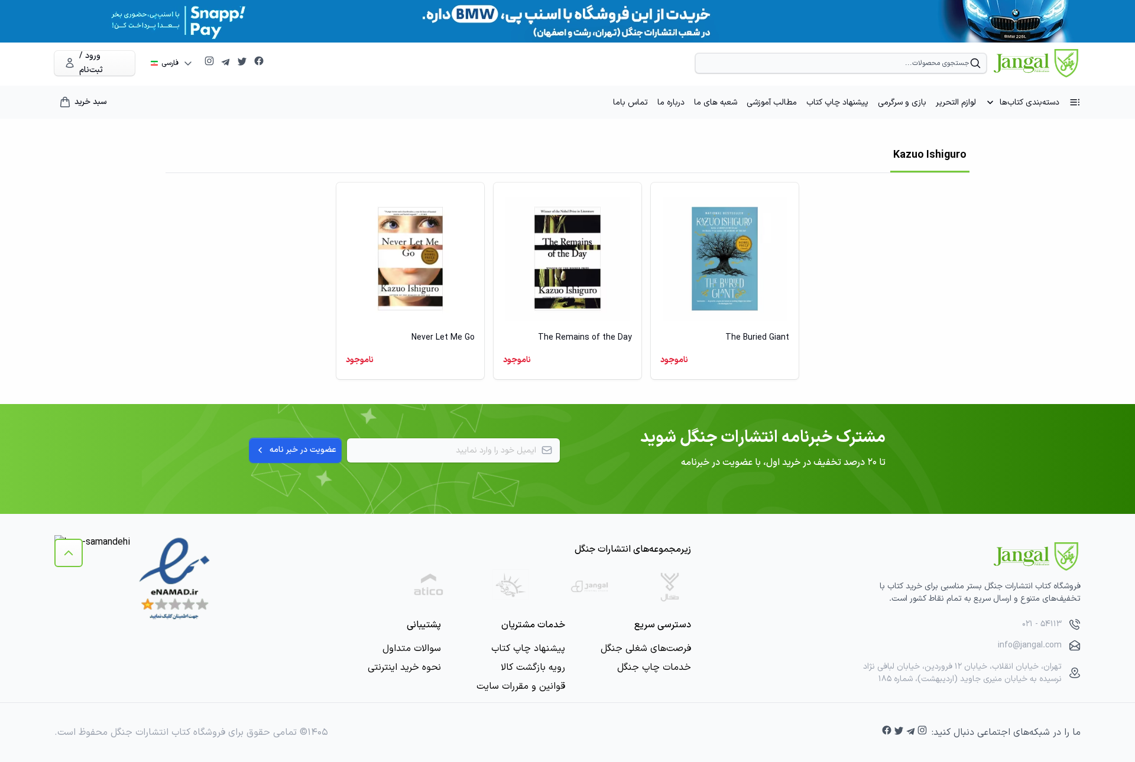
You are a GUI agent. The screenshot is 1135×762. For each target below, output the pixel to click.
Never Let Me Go (443, 337)
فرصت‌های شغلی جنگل (646, 648)
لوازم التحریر (956, 102)
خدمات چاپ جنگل (654, 667)
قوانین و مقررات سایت (520, 686)
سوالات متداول (411, 648)
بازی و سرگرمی (902, 102)
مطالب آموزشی (772, 102)
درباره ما (671, 102)
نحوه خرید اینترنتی (404, 667)
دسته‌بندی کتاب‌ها (1029, 102)
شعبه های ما (715, 102)
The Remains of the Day (585, 337)
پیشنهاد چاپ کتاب (837, 102)
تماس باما (630, 102)
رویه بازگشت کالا (533, 667)
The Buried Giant (757, 337)
